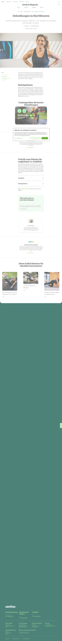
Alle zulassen (45, 138)
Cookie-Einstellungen (18, 138)
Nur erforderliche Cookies (35, 138)
